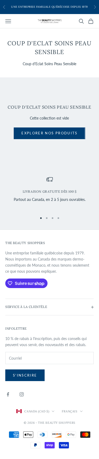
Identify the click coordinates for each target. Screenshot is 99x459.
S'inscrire (25, 375)
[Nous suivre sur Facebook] (8, 394)
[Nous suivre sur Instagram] (21, 394)
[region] (49, 192)
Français (69, 411)
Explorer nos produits (49, 133)
